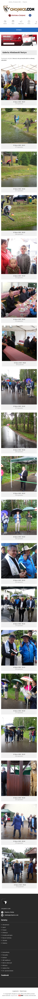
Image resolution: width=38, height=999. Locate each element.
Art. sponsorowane (7, 970)
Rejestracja (23, 991)
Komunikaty (5, 952)
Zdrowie (4, 940)
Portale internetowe (30, 995)
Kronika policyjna (7, 935)
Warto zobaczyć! (7, 963)
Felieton (4, 943)
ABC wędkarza (6, 960)
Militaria (4, 965)
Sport (4, 927)
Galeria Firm (5, 968)
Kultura (4, 957)
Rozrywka (5, 955)
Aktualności (5, 924)
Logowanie (15, 991)
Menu (19, 30)
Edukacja (5, 932)
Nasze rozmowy (6, 938)
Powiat (4, 930)
